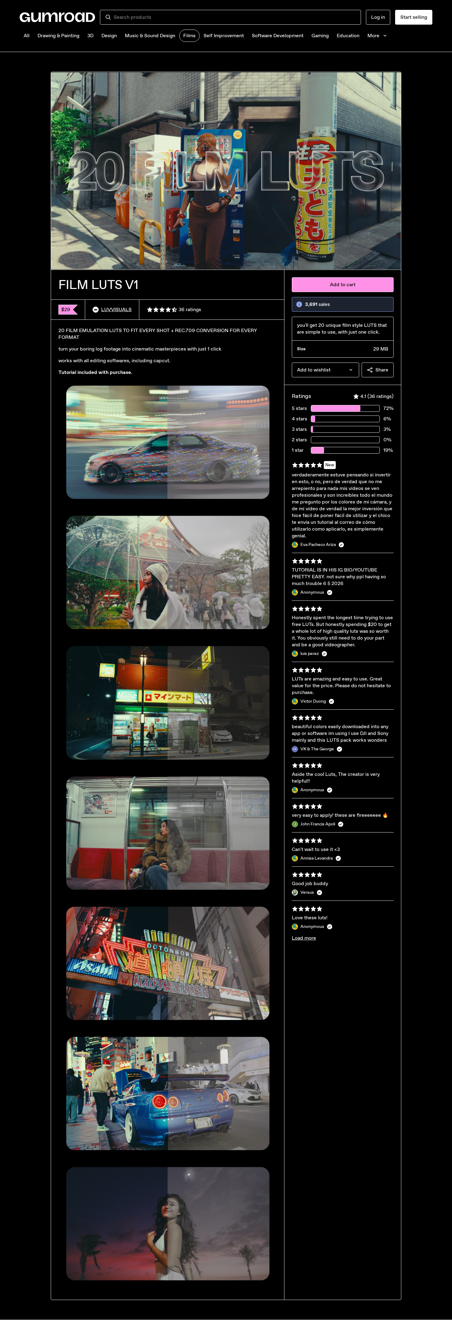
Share (381, 370)
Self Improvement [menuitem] (224, 35)
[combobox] (235, 17)
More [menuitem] (373, 35)
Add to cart (342, 284)
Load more (304, 938)
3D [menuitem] (90, 35)
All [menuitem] (27, 35)
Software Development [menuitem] (277, 35)
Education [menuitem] (348, 35)
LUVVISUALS (116, 309)
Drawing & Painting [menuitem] (58, 35)
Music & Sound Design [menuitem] (150, 35)
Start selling (413, 17)
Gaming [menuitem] (320, 35)
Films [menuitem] (189, 35)
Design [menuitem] (109, 35)
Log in (378, 17)
